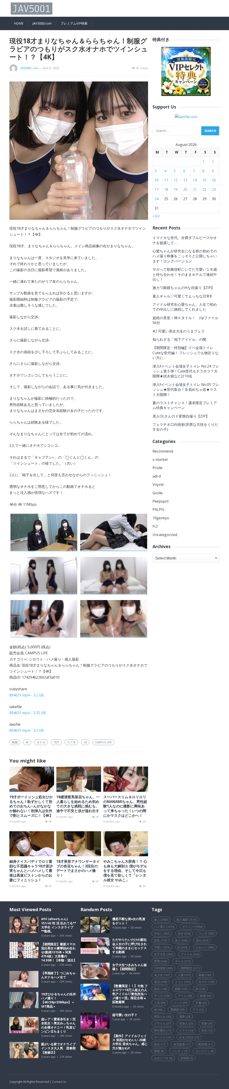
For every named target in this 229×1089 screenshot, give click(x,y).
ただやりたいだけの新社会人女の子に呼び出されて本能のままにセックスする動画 (129, 946)
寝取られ (162, 1016)
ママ (198, 1010)
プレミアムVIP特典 (74, 23)
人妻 (184, 975)
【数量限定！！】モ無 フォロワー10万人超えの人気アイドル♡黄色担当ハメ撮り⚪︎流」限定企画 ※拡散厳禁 (130, 994)
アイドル (190, 954)
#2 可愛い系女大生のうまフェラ (179, 331)
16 (214, 180)
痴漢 (205, 996)
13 (185, 180)
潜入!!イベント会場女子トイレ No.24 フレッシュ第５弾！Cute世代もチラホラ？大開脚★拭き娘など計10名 (186, 371)
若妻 (206, 1023)
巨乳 (160, 940)
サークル (162, 1037)
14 (195, 180)
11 (166, 180)
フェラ (206, 933)
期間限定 (190, 968)
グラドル (162, 1023)
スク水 (71, 742)
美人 (181, 940)
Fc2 (155, 526)
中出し (162, 933)
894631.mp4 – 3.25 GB (27, 712)
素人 (161, 920)
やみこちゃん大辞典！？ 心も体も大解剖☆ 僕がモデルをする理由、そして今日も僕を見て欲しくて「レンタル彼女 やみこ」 (125, 870)
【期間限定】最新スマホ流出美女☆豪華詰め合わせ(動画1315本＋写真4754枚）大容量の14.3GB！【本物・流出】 (59, 952)
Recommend (163, 451)
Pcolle (157, 467)
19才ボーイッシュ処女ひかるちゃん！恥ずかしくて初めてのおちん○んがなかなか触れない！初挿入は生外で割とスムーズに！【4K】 (31, 806)
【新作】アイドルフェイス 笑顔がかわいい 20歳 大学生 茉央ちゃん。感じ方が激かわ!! (130, 1042)
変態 (160, 961)
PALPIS (158, 509)
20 (185, 189)
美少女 (162, 975)
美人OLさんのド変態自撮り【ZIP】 (181, 416)
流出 (202, 940)
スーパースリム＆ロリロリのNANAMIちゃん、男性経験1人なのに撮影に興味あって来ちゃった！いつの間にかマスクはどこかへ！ (125, 806)
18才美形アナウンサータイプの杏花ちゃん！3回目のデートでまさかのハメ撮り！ (78, 868)
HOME (18, 23)
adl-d (157, 476)
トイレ (183, 982)
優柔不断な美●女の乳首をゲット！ (128, 921)
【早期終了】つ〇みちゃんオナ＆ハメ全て (58, 975)
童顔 (160, 982)
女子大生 (163, 954)
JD (182, 947)
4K (27, 742)
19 (176, 189)
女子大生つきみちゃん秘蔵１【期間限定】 (129, 967)
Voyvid (158, 484)
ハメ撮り (164, 927)
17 (157, 189)
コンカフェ (204, 1051)
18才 (56, 742)
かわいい (204, 947)
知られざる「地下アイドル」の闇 (179, 339)
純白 (159, 1044)
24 (157, 198)
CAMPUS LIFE (103, 742)
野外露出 (162, 1030)
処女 (160, 989)
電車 (184, 1016)
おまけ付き (189, 1037)
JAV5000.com (42, 23)
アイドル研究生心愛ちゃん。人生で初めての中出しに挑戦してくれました (185, 307)
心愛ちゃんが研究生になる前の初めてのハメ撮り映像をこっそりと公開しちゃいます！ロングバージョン (185, 256)
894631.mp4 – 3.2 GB (26, 695)
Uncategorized (165, 534)
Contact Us (59, 1082)
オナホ (41, 742)
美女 (184, 933)
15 (204, 180)
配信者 (205, 1044)
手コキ (162, 996)
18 (85, 742)
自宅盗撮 (181, 1044)
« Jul (156, 215)
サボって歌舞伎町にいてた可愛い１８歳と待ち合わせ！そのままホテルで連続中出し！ (185, 274)
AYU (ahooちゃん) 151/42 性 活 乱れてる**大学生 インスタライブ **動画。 (58, 925)
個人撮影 (186, 920)
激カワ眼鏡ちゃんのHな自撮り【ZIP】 (183, 287)
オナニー (192, 927)
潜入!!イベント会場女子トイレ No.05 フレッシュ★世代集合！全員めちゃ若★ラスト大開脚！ (186, 389)
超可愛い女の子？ (124, 1015)
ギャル (183, 961)
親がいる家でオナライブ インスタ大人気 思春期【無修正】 (60, 1048)
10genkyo (161, 517)
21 (195, 189)
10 (157, 180)
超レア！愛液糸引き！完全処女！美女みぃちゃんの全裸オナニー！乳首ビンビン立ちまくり (58, 1025)
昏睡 (159, 1051)
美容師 (186, 1058)
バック (180, 1003)
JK (200, 989)
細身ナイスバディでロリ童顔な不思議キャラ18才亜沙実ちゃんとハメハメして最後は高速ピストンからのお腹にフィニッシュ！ (31, 870)
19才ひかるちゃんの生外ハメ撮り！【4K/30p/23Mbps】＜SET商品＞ (58, 1000)
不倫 (201, 1003)
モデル (206, 982)
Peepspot (161, 501)
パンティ (179, 1051)
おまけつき (163, 1058)
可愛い (162, 947)
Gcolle (158, 492)
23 (214, 189)
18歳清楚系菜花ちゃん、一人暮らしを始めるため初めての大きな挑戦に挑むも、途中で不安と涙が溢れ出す (78, 803)
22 (204, 189)
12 (176, 180)
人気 (159, 1003)
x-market (160, 459)
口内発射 (163, 968)
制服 (15, 742)
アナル (185, 996)
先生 (206, 1030)
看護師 (177, 1010)
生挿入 (186, 1023)
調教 (181, 989)
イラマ (186, 1030)
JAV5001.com (29, 68)
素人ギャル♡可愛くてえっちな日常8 (182, 296)
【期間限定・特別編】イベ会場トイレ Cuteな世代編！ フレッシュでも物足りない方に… (185, 352)
